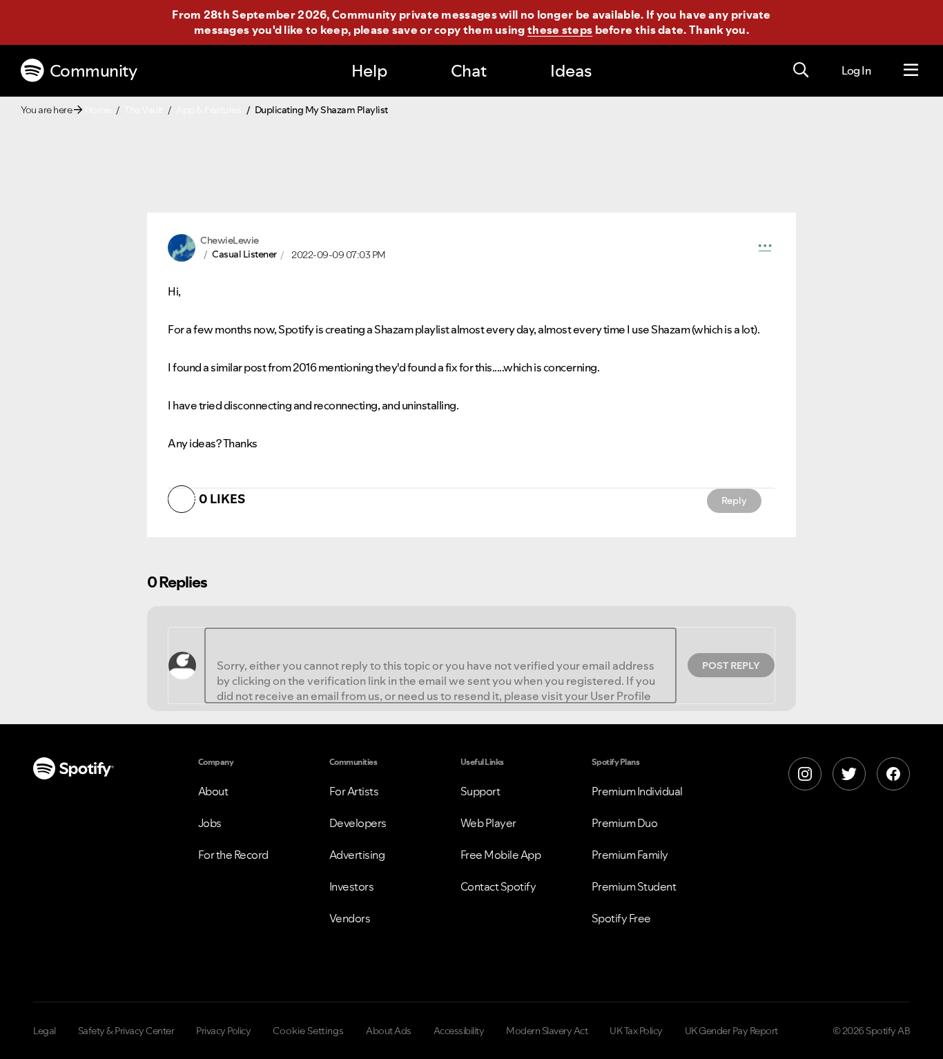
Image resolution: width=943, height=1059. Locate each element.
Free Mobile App (500, 854)
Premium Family (630, 854)
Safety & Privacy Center (126, 1030)
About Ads (388, 1030)
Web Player (488, 822)
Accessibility (459, 1030)
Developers (358, 822)
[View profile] (181, 246)
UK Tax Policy (636, 1030)
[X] (849, 773)
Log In (856, 70)
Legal (44, 1030)
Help (369, 70)
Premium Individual (637, 791)
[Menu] (911, 70)
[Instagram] (805, 773)
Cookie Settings (308, 1030)
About (213, 791)
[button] (765, 247)
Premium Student (634, 886)
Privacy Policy (223, 1030)
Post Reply (731, 665)
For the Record (233, 854)
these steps (559, 29)
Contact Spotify (498, 886)
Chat (469, 70)
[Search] (801, 70)
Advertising (357, 854)
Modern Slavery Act (546, 1030)
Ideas (571, 70)
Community (93, 70)
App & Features (208, 110)
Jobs (210, 822)
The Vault (143, 110)
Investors (351, 886)
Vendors (350, 918)
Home (98, 110)
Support (480, 791)
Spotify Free (621, 918)
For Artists (354, 791)
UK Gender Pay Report (731, 1030)
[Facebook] (893, 773)
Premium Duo (625, 822)
